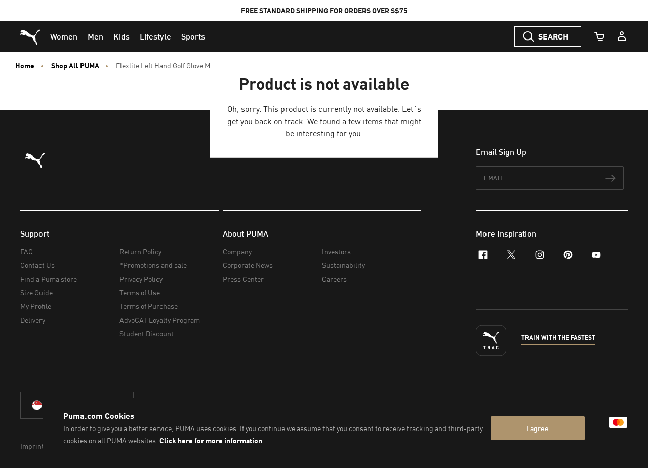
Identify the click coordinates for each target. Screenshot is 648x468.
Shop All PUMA (75, 66)
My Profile (35, 306)
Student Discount (146, 333)
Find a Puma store (48, 279)
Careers (334, 279)
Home (24, 66)
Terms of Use (139, 292)
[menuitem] (64, 36)
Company (237, 251)
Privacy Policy (141, 279)
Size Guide (36, 292)
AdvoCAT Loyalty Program (159, 320)
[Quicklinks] (622, 36)
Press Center (243, 279)
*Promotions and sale (153, 265)
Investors (336, 251)
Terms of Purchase (148, 306)
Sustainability (343, 265)
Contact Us (37, 265)
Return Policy (140, 251)
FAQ (26, 251)
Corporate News (248, 265)
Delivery (32, 320)
